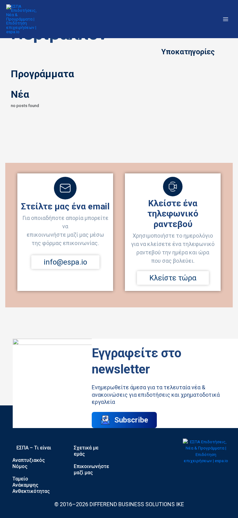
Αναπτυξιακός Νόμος (28, 463)
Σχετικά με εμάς (86, 451)
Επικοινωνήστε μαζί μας (91, 469)
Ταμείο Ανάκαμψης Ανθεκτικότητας (31, 485)
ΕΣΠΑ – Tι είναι (33, 448)
